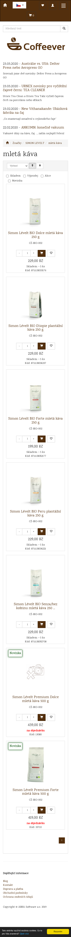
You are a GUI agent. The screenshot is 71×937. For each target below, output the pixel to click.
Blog (5, 881)
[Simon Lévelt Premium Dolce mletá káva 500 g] (35, 672)
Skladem (15, 176)
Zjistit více (24, 933)
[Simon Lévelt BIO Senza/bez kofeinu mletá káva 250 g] (35, 579)
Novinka (17, 181)
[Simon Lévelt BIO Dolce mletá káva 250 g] (35, 208)
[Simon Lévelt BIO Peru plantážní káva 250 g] (35, 486)
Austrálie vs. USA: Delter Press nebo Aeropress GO (31, 65)
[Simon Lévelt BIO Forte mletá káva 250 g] (35, 393)
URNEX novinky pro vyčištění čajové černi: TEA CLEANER (35, 88)
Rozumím (58, 931)
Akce (48, 176)
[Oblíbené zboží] (42, 6)
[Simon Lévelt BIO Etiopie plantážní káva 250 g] (35, 300)
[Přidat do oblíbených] (51, 253)
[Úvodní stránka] (7, 143)
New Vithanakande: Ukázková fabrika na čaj (35, 111)
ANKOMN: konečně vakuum (42, 127)
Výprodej (32, 176)
